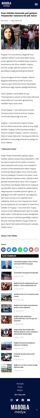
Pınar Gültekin (12, 236)
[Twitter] (17, 400)
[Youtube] (28, 400)
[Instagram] (11, 400)
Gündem (4, 236)
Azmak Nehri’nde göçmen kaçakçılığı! (26, 273)
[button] (36, 4)
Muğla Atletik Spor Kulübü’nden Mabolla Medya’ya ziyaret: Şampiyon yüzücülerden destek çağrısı (26, 332)
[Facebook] (22, 400)
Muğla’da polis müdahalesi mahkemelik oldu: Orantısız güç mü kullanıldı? (25, 319)
